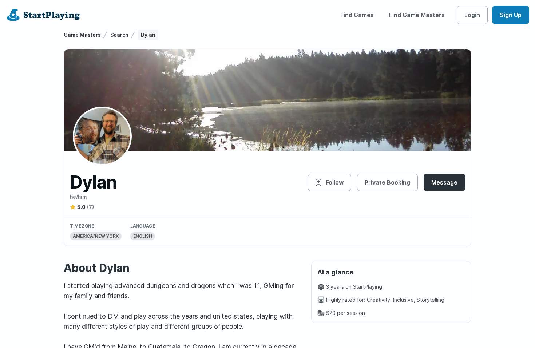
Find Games (357, 15)
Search (119, 35)
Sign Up (511, 15)
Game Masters (82, 35)
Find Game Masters (417, 15)
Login (472, 15)
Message (444, 182)
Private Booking (387, 182)
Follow (335, 182)
